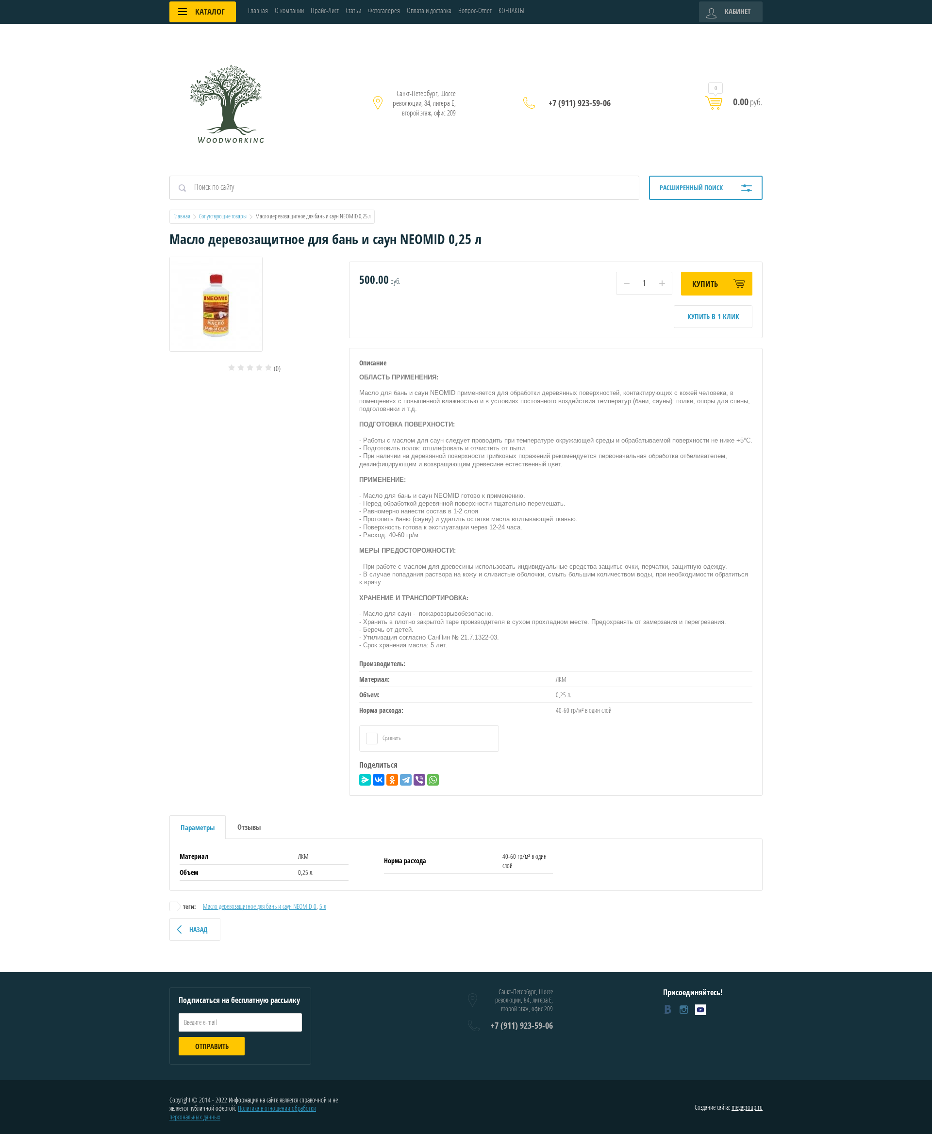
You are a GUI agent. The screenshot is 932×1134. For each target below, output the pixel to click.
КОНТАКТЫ (511, 10)
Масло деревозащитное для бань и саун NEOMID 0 (259, 906)
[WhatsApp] (433, 780)
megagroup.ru (747, 1107)
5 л (322, 906)
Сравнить (391, 738)
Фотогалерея (384, 10)
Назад (198, 929)
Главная (258, 10)
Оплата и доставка (429, 10)
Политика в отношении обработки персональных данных (242, 1112)
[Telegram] (406, 780)
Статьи (353, 10)
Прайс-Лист (325, 10)
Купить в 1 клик (713, 316)
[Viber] (419, 780)
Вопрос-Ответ (475, 10)
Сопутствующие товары (223, 216)
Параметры (198, 827)
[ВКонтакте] (378, 780)
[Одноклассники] (392, 780)
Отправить (212, 1046)
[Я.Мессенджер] (365, 780)
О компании (289, 10)
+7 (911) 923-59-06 (580, 103)
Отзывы (249, 827)
